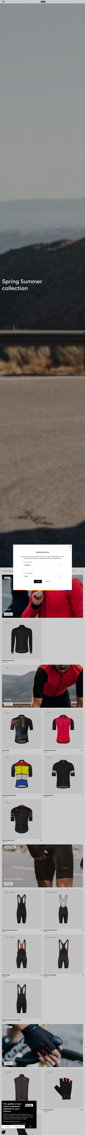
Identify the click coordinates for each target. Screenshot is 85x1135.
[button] (3, 1132)
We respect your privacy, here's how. (11, 1121)
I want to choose (19, 1126)
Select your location (27, 562)
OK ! (30, 1126)
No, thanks (7, 1126)
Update (38, 581)
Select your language (28, 573)
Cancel (47, 581)
